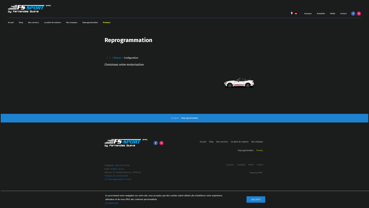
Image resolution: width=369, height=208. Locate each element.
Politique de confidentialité (116, 176)
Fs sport (175, 118)
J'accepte (256, 199)
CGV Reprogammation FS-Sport (118, 179)
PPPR (260, 172)
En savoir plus (111, 203)
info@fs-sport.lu (117, 169)
